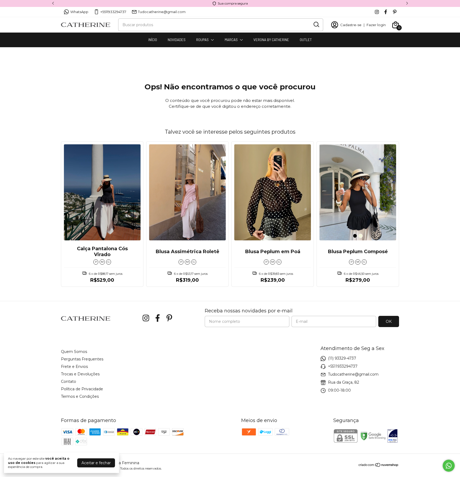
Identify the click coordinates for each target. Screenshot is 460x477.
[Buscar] (316, 24)
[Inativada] (392, 436)
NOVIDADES (177, 40)
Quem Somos (74, 351)
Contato (68, 381)
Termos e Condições (80, 396)
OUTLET (306, 40)
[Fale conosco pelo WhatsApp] (449, 466)
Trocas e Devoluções (80, 374)
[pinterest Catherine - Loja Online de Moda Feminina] (394, 11)
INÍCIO (152, 40)
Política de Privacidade (82, 389)
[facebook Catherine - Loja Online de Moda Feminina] (385, 11)
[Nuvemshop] (378, 465)
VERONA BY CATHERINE (271, 40)
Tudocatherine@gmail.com (162, 12)
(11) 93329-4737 (342, 358)
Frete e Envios (74, 366)
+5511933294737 (113, 12)
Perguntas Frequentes (82, 359)
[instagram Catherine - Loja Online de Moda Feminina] (376, 11)
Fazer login (376, 25)
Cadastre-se (351, 25)
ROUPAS (202, 40)
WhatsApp (79, 12)
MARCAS (231, 40)
